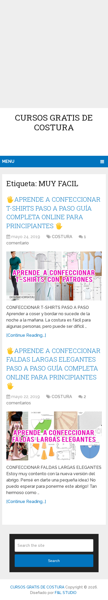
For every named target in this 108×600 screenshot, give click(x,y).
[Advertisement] (54, 54)
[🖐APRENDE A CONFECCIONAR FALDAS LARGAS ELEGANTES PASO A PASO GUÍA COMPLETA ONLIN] (54, 435)
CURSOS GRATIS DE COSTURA (54, 122)
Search (54, 561)
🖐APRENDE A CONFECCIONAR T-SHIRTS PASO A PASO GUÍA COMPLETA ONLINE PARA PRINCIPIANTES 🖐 (53, 212)
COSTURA (62, 236)
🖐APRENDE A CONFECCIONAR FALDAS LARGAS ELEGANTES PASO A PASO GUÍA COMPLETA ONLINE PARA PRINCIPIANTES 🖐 (53, 368)
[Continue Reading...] (26, 335)
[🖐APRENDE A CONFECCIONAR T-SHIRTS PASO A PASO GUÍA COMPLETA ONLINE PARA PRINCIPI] (54, 276)
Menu (8, 161)
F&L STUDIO (66, 593)
